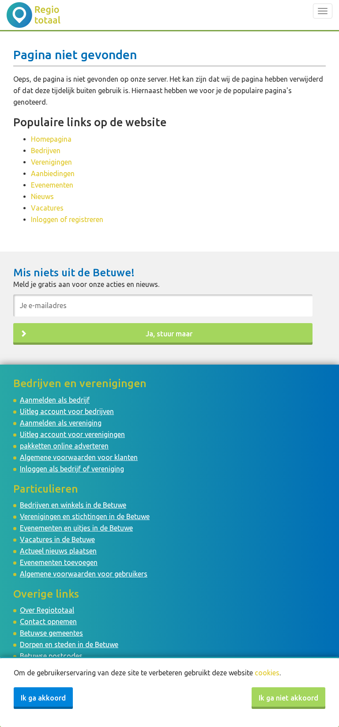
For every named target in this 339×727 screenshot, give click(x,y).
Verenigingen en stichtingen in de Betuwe (85, 516)
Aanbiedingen (53, 173)
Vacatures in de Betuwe (57, 539)
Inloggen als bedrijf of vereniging (72, 469)
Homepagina (51, 139)
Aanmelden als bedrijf (55, 400)
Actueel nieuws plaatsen (58, 551)
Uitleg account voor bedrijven (67, 411)
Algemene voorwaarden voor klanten (79, 457)
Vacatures (47, 208)
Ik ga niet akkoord (288, 698)
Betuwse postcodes (51, 656)
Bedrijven (45, 150)
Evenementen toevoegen (59, 562)
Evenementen (52, 185)
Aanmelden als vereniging (61, 423)
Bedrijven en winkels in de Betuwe (73, 505)
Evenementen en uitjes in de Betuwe (76, 528)
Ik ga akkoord (43, 698)
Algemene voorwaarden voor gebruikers (83, 574)
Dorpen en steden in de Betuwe (69, 644)
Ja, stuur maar (169, 334)
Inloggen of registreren (67, 219)
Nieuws (42, 196)
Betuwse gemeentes (51, 633)
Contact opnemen (48, 621)
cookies (267, 673)
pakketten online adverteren (64, 446)
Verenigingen (51, 162)
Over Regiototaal (47, 610)
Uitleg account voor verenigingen (72, 434)
